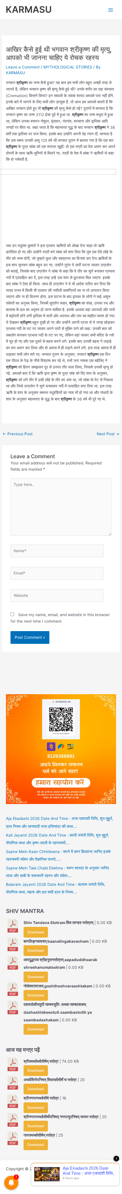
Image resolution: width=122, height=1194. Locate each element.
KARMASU (29, 9)
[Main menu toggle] (110, 9)
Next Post (108, 434)
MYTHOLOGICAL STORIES (67, 67)
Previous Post (18, 434)
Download (36, 932)
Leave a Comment (23, 67)
